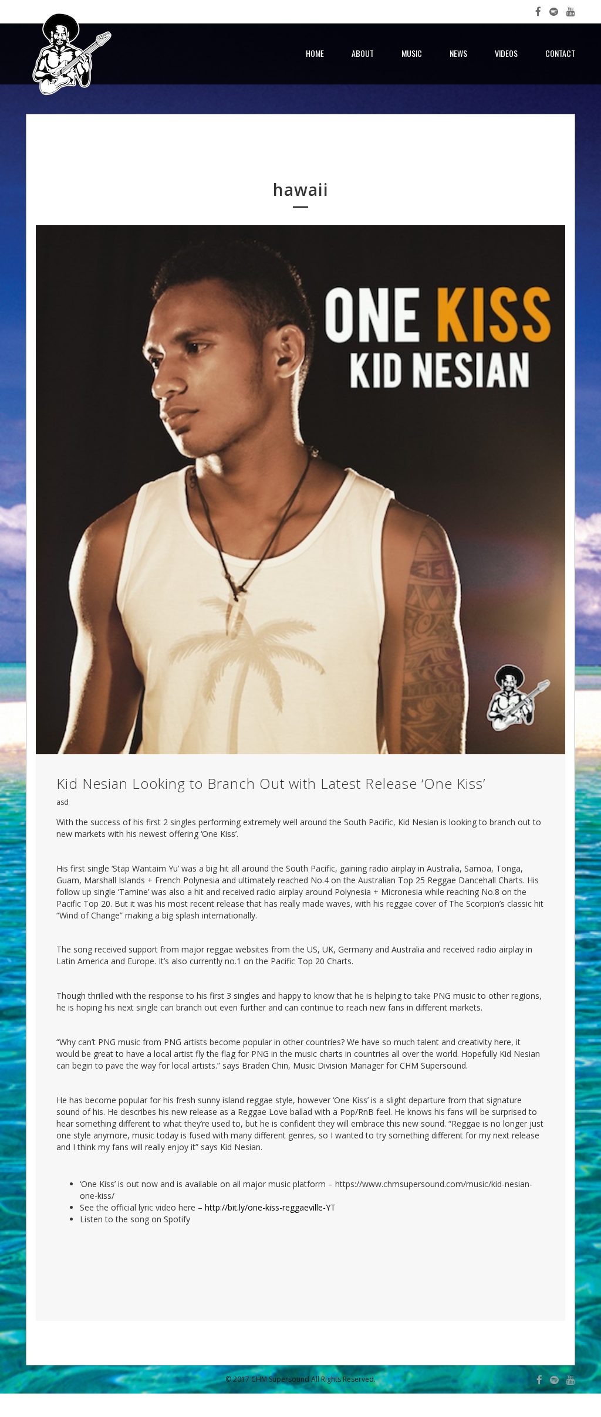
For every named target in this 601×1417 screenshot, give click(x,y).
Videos (506, 53)
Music (411, 53)
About (363, 53)
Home (315, 53)
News (458, 53)
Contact (560, 53)
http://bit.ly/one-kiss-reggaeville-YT (270, 1207)
